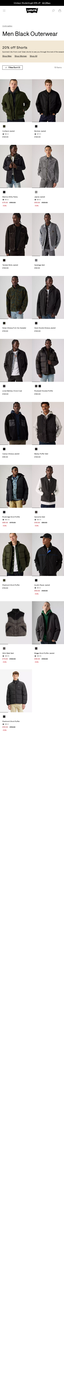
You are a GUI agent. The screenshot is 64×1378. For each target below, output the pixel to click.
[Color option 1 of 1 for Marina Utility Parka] (4, 192)
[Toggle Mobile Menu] (4, 10)
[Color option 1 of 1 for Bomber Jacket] (36, 126)
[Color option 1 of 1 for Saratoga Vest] (36, 260)
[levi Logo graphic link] (32, 10)
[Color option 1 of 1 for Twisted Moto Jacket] (4, 260)
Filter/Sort (14, 67)
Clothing (5, 26)
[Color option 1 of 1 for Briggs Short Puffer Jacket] (36, 648)
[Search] (53, 10)
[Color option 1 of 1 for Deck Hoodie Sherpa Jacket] (36, 323)
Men (10, 26)
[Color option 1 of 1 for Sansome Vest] (36, 512)
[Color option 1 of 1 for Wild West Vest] (4, 648)
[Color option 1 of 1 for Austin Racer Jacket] (36, 580)
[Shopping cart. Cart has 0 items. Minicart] (60, 10)
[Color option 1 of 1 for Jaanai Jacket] (36, 192)
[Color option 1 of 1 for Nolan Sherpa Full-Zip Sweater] (4, 323)
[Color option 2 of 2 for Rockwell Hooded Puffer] (40, 386)
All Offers (46, 3)
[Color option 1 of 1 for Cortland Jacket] (4, 126)
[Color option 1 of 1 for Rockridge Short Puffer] (4, 512)
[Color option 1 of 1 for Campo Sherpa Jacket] (4, 449)
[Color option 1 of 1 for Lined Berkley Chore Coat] (4, 386)
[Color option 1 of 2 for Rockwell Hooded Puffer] (36, 386)
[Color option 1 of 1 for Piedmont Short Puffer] (4, 580)
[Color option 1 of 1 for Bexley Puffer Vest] (36, 449)
